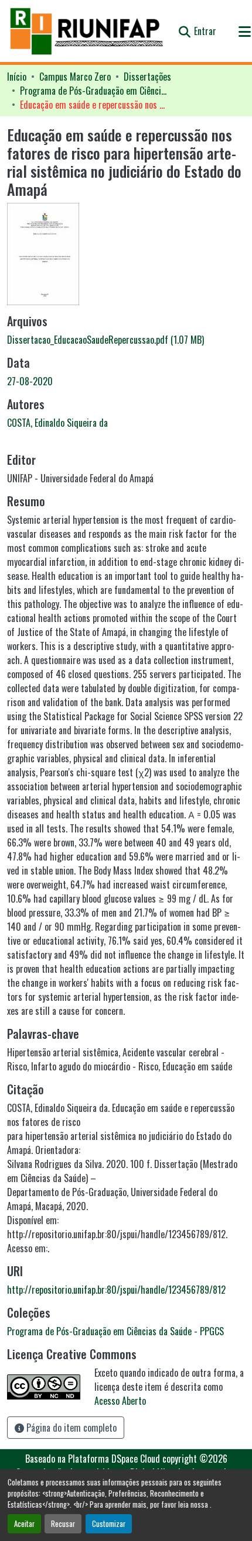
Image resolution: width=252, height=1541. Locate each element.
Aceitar (24, 1523)
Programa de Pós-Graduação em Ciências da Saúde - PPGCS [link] (93, 91)
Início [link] (16, 77)
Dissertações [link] (147, 77)
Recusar (63, 1523)
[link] (126, 340)
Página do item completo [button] (70, 1428)
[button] (87, 31)
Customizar (108, 1523)
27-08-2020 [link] (30, 381)
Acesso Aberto (120, 1401)
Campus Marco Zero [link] (75, 77)
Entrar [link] (205, 31)
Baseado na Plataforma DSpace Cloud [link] (92, 1459)
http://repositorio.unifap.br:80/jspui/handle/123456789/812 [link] (116, 1290)
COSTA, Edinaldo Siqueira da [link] (57, 423)
